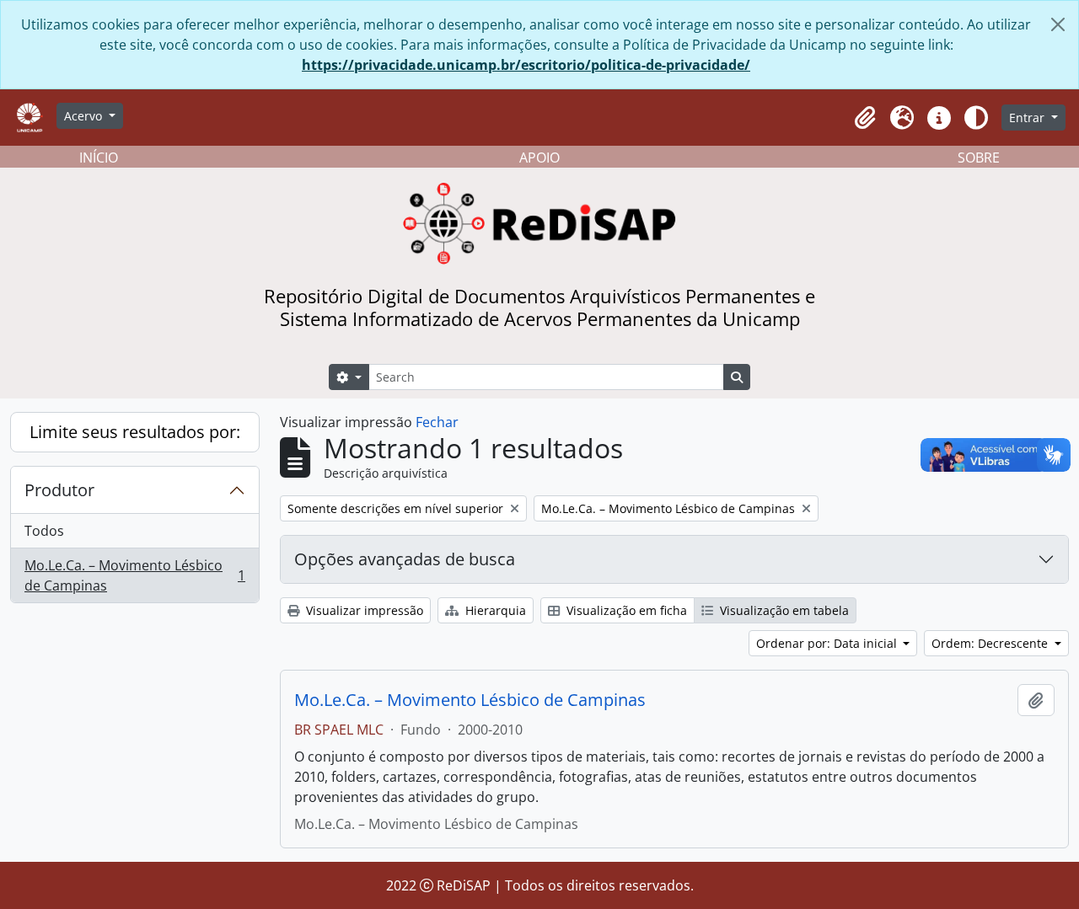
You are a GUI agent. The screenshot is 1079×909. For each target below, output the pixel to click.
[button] (864, 117)
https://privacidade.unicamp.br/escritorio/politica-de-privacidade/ (526, 65)
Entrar (1028, 118)
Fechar (437, 422)
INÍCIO (98, 157)
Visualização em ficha (625, 610)
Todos (44, 530)
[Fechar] (1058, 24)
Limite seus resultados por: (135, 431)
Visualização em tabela (783, 610)
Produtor (59, 490)
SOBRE (979, 157)
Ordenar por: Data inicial (828, 643)
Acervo (84, 116)
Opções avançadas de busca (404, 559)
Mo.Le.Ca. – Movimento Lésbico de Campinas (134, 575)
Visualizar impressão (363, 610)
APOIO (539, 157)
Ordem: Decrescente (991, 643)
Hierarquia (494, 610)
